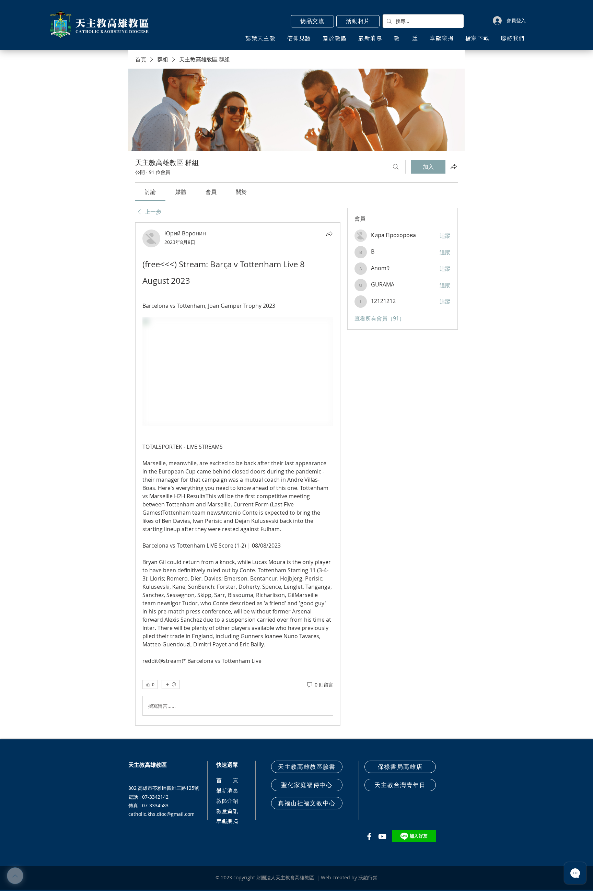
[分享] (329, 234)
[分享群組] (454, 166)
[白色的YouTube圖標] (382, 836)
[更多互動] (171, 684)
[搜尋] (396, 167)
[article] (237, 474)
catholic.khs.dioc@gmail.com (161, 814)
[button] (312, 21)
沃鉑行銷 (367, 877)
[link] (150, 192)
